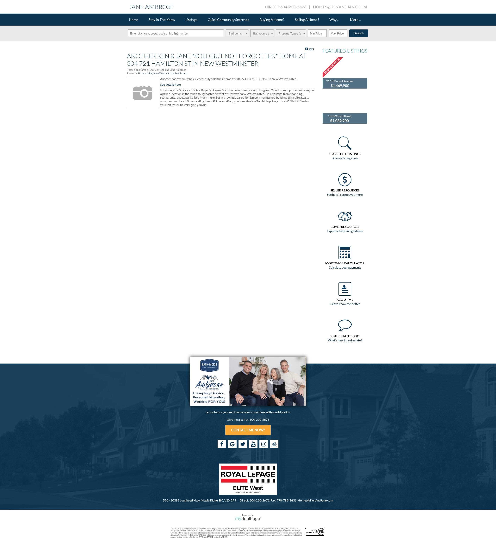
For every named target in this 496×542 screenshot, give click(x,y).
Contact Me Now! (248, 430)
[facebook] (222, 444)
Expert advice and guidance (345, 231)
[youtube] (253, 444)
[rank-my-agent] (274, 444)
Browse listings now (345, 158)
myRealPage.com (248, 519)
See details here (170, 84)
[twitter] (243, 444)
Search (359, 33)
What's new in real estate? (345, 340)
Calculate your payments (345, 267)
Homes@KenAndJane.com (340, 6)
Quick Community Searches (228, 19)
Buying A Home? (271, 19)
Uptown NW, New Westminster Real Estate (162, 73)
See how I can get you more (345, 194)
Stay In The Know (162, 19)
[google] (232, 444)
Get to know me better (345, 304)
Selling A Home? (307, 19)
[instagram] (263, 444)
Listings (191, 19)
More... (355, 19)
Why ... (334, 19)
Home (133, 19)
